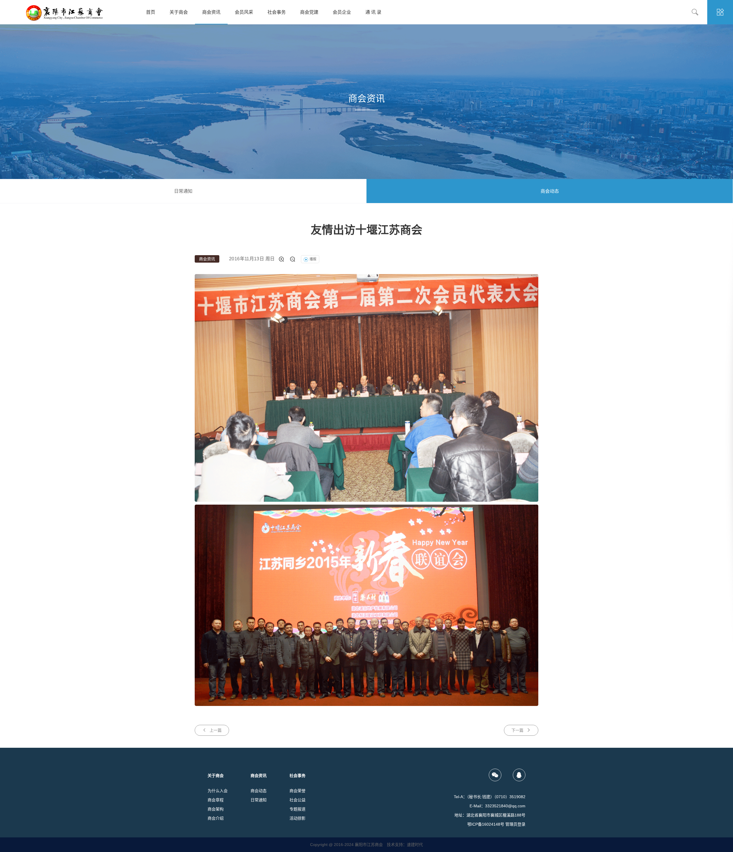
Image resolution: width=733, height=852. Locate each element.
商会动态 (550, 191)
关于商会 (179, 12)
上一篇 (216, 730)
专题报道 (297, 809)
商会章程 (216, 800)
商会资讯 (211, 12)
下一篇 (517, 730)
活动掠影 (297, 818)
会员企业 (342, 12)
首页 (150, 12)
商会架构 (216, 809)
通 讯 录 (373, 12)
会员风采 (244, 12)
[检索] (699, 12)
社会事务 (276, 12)
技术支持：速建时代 (405, 844)
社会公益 (297, 800)
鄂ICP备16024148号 (485, 824)
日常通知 (183, 191)
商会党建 (309, 12)
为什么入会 (218, 790)
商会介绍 (216, 818)
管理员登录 (515, 824)
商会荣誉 (297, 790)
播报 (313, 259)
